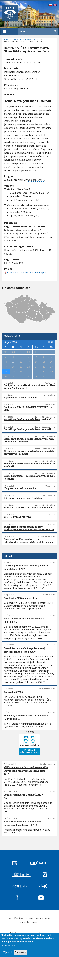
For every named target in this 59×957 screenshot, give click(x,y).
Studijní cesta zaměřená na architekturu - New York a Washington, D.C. (29, 386)
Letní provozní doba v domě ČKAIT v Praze (23, 796)
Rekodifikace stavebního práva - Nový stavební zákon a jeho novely (24, 650)
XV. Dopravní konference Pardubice (23, 497)
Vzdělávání (29, 918)
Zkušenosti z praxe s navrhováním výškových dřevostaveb (29, 440)
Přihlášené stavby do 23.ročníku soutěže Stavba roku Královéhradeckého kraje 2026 (26, 771)
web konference (36, 179)
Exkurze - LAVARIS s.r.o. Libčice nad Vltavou (28, 507)
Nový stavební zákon (15, 488)
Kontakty (35, 922)
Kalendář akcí (17, 40)
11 (13, 361)
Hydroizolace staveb (15, 397)
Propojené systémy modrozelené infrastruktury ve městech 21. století (24, 540)
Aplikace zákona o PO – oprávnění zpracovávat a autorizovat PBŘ (22, 823)
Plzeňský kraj (30, 40)
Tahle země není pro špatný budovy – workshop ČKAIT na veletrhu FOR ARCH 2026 (29, 528)
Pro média (24, 922)
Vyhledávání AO (16, 918)
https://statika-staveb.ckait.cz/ (22, 230)
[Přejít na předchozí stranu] (49, 342)
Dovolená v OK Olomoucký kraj (21, 598)
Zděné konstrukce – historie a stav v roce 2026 (29, 463)
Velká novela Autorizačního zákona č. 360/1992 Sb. (24, 620)
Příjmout (7, 952)
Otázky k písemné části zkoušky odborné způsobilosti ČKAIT (26, 567)
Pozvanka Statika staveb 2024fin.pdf (26, 272)
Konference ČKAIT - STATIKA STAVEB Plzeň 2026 (28, 408)
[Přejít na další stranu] (52, 342)
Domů (6, 40)
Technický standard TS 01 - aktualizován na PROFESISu (26, 717)
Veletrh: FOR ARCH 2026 (17, 517)
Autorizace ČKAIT (43, 918)
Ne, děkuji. (20, 952)
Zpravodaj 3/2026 (13, 692)
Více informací (8, 945)
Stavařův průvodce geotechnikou (22, 419)
